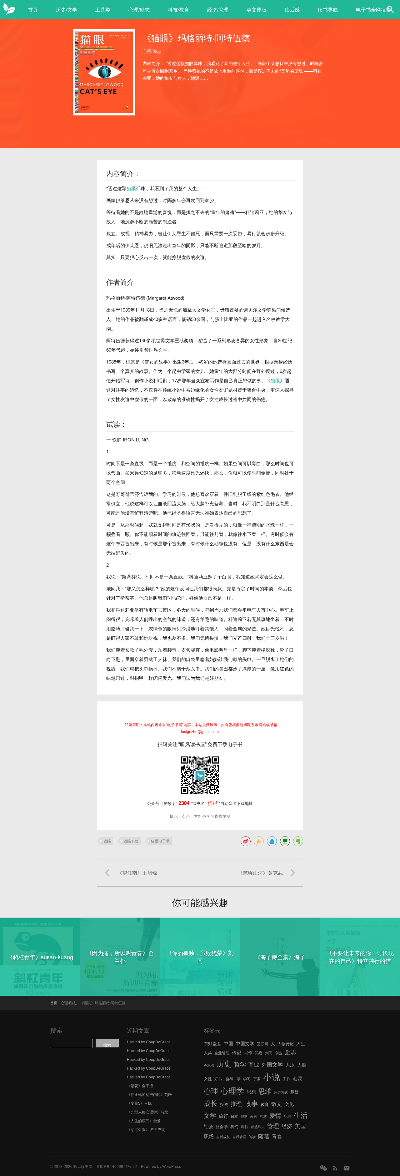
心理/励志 (139, 9)
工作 (286, 1079)
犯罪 (287, 1116)
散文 (276, 1103)
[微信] (323, 1168)
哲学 (240, 1064)
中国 (228, 1043)
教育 (265, 1104)
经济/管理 (217, 9)
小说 (271, 1077)
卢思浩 (209, 1065)
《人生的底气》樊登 (144, 1120)
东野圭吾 (212, 1043)
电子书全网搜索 (373, 9)
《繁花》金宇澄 (140, 1085)
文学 (210, 1115)
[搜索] (390, 9)
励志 (290, 1052)
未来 (253, 1116)
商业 (253, 1064)
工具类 (102, 9)
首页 (33, 9)
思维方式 (281, 1092)
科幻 (234, 1126)
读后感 (292, 9)
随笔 (263, 1136)
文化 (289, 1104)
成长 (211, 1103)
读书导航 (328, 9)
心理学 (232, 1090)
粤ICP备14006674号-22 (116, 1166)
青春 (277, 1136)
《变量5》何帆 (139, 1103)
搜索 (56, 1030)
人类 (208, 1053)
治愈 (263, 1116)
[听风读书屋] (9, 9)
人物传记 (286, 1043)
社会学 (222, 1126)
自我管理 (239, 1136)
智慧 (244, 1116)
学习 (247, 1078)
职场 (209, 1136)
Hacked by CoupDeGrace (149, 1041)
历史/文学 (66, 9)
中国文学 (245, 1043)
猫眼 (131, 188)
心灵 (297, 1078)
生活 (301, 1115)
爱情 (275, 1115)
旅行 (223, 1115)
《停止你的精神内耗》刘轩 (149, 1094)
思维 (265, 1091)
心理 (211, 1090)
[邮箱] (346, 1168)
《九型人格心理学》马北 (147, 1111)
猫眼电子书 (160, 840)
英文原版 (257, 9)
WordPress (171, 1166)
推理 (236, 1103)
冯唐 (258, 1052)
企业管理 (221, 1052)
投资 (224, 1104)
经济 (287, 1126)
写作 (248, 1052)
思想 (251, 1091)
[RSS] (335, 1168)
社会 (208, 1126)
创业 (278, 1052)
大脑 (302, 1064)
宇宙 (257, 1078)
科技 (244, 1126)
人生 (300, 1043)
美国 (300, 1126)
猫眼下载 (130, 840)
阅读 (252, 1136)
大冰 (290, 1064)
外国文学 (272, 1064)
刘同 (268, 1052)
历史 (224, 1063)
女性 (208, 1079)
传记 (236, 1052)
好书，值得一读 (227, 1078)
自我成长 (223, 1136)
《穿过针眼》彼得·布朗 (146, 1129)
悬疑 (294, 1092)
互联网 (262, 1043)
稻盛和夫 (258, 1126)
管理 (273, 1125)
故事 (251, 1103)
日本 (234, 1116)
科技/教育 (178, 9)
